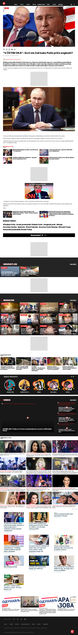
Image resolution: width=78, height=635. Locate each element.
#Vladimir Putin (9, 225)
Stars (28, 4)
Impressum (17, 628)
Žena (48, 4)
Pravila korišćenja (42, 628)
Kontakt (11, 628)
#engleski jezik (50, 225)
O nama (6, 628)
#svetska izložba (10, 227)
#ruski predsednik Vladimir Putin (29, 225)
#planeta (21, 227)
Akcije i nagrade (31, 628)
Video (6, 400)
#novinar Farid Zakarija (48, 227)
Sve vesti (73, 264)
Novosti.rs (10, 264)
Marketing (23, 628)
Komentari (37, 235)
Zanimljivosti (41, 4)
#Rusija (59, 225)
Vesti (21, 4)
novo (15, 4)
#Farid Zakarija (32, 227)
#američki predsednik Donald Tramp (17, 230)
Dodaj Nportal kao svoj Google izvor (13, 59)
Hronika (60, 4)
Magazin (8, 300)
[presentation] (71, 377)
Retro (34, 4)
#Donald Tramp (64, 227)
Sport (54, 4)
